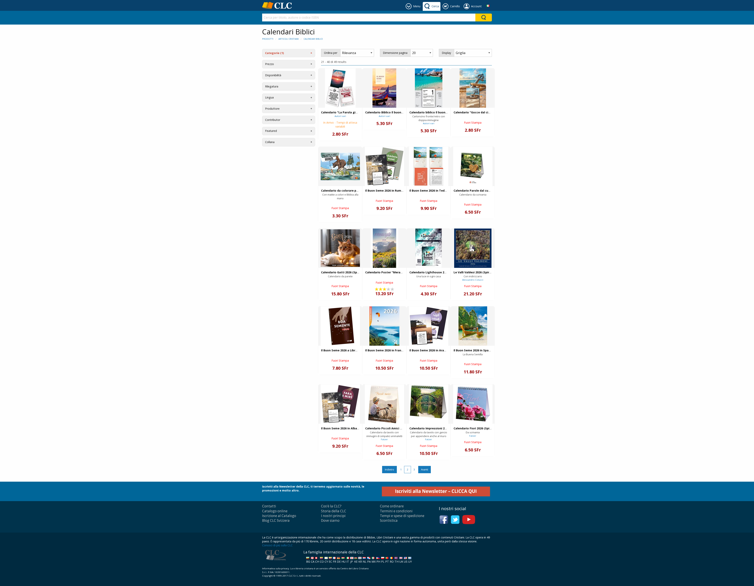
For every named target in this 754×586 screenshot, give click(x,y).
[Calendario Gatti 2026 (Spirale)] (340, 248)
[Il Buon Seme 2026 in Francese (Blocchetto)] (384, 326)
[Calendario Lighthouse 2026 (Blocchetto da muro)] (428, 248)
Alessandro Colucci (472, 279)
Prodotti (267, 38)
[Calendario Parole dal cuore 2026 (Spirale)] (472, 166)
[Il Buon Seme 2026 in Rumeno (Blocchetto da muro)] (384, 166)
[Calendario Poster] (384, 248)
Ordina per (330, 53)
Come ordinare (392, 506)
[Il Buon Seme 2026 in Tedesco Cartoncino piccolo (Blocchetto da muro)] (428, 166)
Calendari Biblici (313, 38)
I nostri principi (333, 515)
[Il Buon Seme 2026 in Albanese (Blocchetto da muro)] (340, 404)
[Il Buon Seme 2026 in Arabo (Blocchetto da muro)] (428, 326)
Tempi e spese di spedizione (402, 515)
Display (446, 53)
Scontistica (389, 520)
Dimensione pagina (395, 53)
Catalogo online (274, 511)
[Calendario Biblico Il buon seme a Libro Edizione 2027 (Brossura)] (384, 88)
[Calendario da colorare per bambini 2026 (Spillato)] (340, 166)
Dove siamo (330, 520)
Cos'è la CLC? (331, 506)
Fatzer (384, 439)
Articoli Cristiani (288, 38)
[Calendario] (340, 88)
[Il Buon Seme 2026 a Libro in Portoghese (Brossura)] (340, 326)
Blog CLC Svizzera (276, 520)
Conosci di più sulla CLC (277, 545)
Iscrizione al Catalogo (279, 515)
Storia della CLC (333, 511)
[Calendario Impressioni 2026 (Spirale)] (428, 404)
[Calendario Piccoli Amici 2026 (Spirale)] (384, 404)
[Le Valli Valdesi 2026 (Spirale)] (472, 248)
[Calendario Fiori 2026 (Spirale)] (472, 404)
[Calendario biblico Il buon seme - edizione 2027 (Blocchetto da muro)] (428, 88)
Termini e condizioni (396, 511)
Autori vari (340, 116)
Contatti (269, 506)
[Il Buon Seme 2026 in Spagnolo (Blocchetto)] (472, 326)
